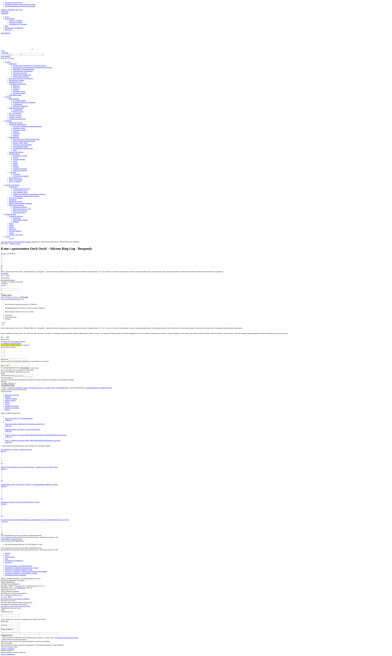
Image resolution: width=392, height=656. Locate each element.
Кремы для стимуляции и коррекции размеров (29, 194)
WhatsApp (14, 539)
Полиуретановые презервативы (24, 141)
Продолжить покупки (8, 599)
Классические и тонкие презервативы (26, 139)
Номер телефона (7, 378)
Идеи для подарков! (16, 180)
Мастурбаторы (14, 99)
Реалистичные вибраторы (22, 75)
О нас (7, 17)
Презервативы (14, 137)
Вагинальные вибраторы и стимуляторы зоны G (30, 65)
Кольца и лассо (18, 111)
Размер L (16, 89)
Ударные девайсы (19, 159)
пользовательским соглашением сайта (98, 388)
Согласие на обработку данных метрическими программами (26, 571)
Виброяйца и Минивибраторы (23, 69)
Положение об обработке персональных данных (22, 568)
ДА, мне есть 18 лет (8, 606)
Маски (15, 165)
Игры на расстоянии (16, 152)
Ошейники (17, 218)
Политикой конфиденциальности (66, 638)
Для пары (8, 121)
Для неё (7, 62)
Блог (6, 26)
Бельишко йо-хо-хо (15, 82)
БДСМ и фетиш (14, 154)
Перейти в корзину (23, 599)
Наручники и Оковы (20, 220)
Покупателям (9, 19)
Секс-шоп (4, 242)
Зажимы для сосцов (20, 168)
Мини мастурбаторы (20, 106)
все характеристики (8, 280)
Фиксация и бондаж (20, 170)
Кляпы (15, 163)
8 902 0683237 (6, 33)
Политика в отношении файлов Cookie (18, 569)
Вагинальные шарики (16, 80)
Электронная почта (8, 375)
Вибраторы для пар (15, 122)
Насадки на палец (15, 115)
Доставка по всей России (13, 2)
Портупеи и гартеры (20, 156)
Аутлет (7, 236)
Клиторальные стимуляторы (23, 71)
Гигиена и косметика (12, 185)
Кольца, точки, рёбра (20, 143)
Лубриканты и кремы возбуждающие (26, 196)
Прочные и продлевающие (22, 145)
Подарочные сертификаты (14, 28)
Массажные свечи (19, 212)
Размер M (16, 88)
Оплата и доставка (15, 20)
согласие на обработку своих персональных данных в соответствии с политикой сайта (37, 388)
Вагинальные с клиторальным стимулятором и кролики (32, 67)
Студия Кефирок (20, 588)
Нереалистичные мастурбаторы (24, 102)
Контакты (8, 30)
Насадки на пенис (15, 113)
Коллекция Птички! (20, 207)
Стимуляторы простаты (17, 119)
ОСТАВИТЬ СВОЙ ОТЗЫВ (11, 343)
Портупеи (12, 229)
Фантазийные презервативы (23, 148)
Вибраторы (13, 64)
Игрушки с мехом (19, 93)
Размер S (16, 86)
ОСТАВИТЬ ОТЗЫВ (8, 385)
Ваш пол (4, 381)
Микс (15, 150)
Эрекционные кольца (16, 108)
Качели (15, 157)
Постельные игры (15, 178)
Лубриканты (13, 187)
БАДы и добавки (15, 181)
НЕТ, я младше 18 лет (22, 606)
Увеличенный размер (20, 146)
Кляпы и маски (30, 242)
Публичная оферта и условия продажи (18, 566)
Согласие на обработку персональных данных (21, 573)
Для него (8, 97)
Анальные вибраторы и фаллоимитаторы (27, 126)
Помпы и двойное (15, 117)
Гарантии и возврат (16, 22)
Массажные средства (16, 205)
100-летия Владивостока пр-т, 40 (12, 299)
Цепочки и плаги (19, 91)
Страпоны (12, 172)
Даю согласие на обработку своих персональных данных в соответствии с (40, 638)
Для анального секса (20, 190)
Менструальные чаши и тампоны (20, 203)
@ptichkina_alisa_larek (15, 10)
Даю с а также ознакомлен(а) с (57, 388)
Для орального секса (20, 192)
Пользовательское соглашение (15, 575)
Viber (20, 539)
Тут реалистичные (19, 100)
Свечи (15, 161)
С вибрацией (17, 104)
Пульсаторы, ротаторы (21, 76)
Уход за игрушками (15, 198)
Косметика (12, 200)
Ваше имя (4, 359)
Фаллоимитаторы (15, 95)
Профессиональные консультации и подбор (20, 4)
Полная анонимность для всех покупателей (20, 6)
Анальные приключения (17, 84)
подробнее (4, 273)
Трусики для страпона (20, 176)
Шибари (16, 167)
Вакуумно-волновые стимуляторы (21, 78)
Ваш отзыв (5, 365)
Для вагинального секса (21, 189)
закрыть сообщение (7, 649)
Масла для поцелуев (20, 211)
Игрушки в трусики (20, 73)
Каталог (11, 242)
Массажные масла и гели (22, 209)
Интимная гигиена (15, 201)
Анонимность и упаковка (18, 24)
